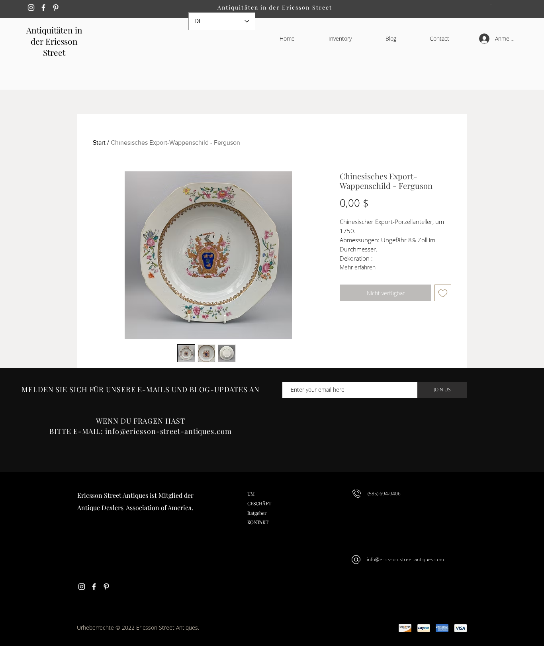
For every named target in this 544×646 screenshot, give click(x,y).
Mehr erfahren (358, 267)
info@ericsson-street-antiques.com (168, 431)
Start (99, 142)
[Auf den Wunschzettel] (442, 293)
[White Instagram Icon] (31, 7)
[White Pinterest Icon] (55, 7)
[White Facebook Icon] (43, 7)
